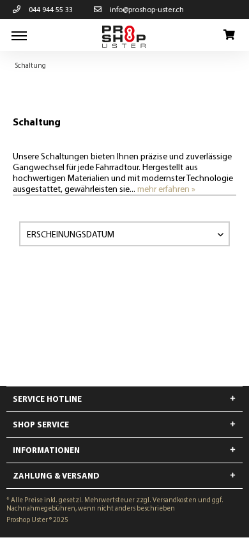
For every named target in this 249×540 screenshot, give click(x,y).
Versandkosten (175, 499)
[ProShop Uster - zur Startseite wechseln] (124, 37)
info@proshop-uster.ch (146, 9)
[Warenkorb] (228, 35)
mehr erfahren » (166, 189)
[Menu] (19, 35)
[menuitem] (19, 35)
